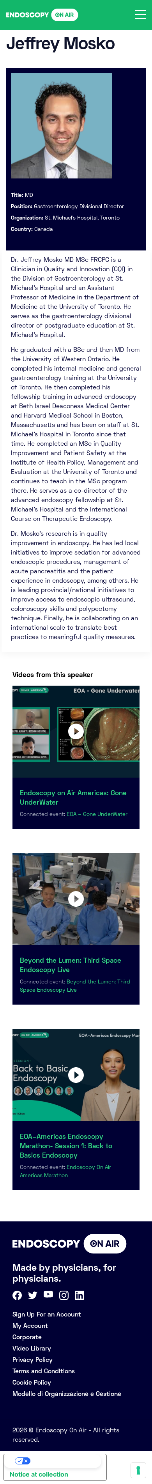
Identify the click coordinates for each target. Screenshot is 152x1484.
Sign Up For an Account (46, 1314)
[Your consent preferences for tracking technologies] (138, 1470)
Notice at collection (39, 1474)
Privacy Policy (32, 1359)
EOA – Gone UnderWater (97, 814)
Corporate (27, 1337)
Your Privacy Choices (62, 1461)
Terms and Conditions (43, 1371)
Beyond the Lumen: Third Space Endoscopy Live (70, 965)
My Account (30, 1325)
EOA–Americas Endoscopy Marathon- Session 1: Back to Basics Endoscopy (66, 1146)
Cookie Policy (31, 1382)
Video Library (31, 1348)
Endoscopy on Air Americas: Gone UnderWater (73, 797)
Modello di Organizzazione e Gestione (66, 1393)
